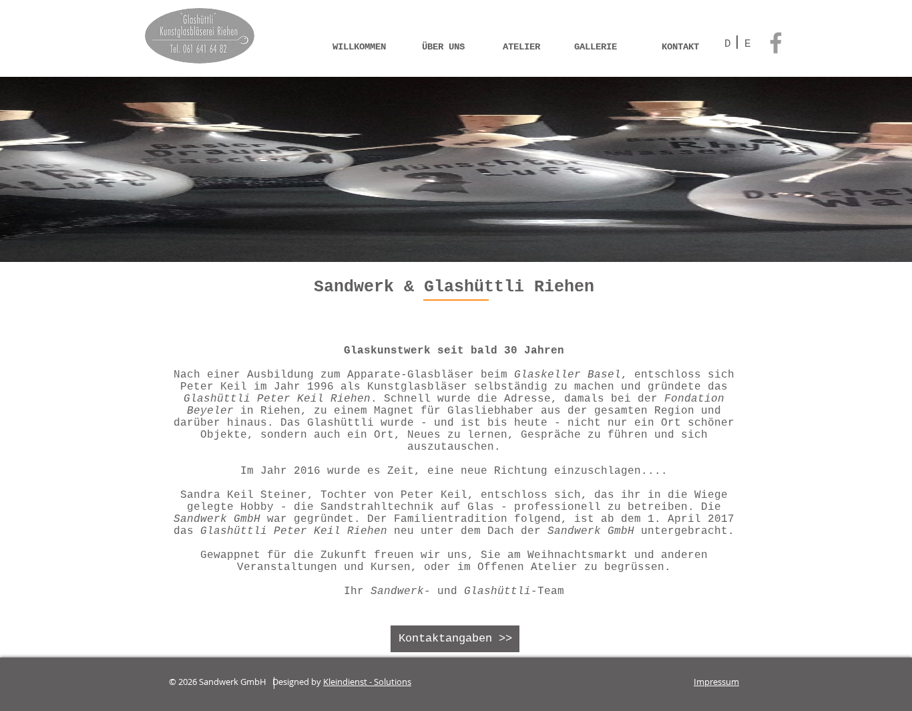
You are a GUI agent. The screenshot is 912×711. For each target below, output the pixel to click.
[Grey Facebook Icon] (776, 43)
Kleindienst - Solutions (367, 682)
